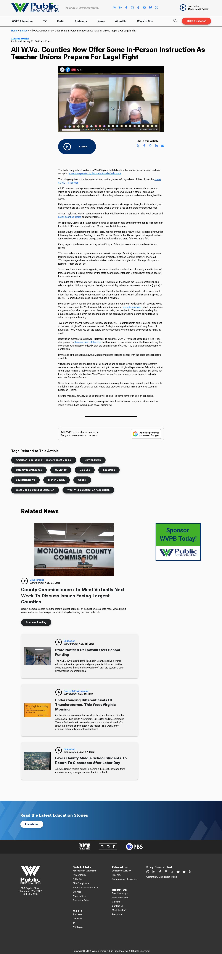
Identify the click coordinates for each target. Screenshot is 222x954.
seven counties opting (69, 216)
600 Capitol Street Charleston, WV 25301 (30, 890)
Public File (77, 879)
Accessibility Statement (84, 871)
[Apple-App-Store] (114, 8)
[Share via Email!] (162, 146)
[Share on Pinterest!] (150, 146)
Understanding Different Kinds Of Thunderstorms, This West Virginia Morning (85, 704)
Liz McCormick (20, 38)
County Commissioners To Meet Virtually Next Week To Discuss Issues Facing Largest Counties (73, 596)
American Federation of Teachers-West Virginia (43, 460)
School (82, 479)
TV (45, 21)
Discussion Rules (81, 900)
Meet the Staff (119, 910)
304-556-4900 (30, 894)
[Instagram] (132, 8)
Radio (60, 21)
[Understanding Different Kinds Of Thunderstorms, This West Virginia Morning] (37, 710)
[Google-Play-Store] (120, 8)
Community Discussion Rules (161, 876)
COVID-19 (60, 469)
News (101, 21)
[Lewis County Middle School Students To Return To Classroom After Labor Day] (37, 761)
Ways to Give (145, 21)
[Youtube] (144, 8)
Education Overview (121, 871)
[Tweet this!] (138, 146)
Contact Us (117, 906)
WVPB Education (22, 21)
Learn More (32, 824)
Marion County (56, 479)
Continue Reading (36, 622)
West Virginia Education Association (88, 490)
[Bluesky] (150, 8)
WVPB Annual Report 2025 (85, 887)
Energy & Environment (76, 691)
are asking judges (132, 307)
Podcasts (81, 21)
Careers (116, 902)
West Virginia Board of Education (35, 490)
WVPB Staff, (71, 694)
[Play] (24, 581)
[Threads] (138, 8)
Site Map (77, 892)
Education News (25, 479)
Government (37, 579)
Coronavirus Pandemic (29, 469)
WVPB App (78, 927)
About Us (121, 21)
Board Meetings (120, 893)
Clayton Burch (93, 460)
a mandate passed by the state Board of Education (95, 173)
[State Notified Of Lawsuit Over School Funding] (37, 656)
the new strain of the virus (87, 342)
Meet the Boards (120, 897)
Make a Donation (196, 21)
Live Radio (77, 918)
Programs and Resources (124, 879)
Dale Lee (85, 469)
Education (109, 469)
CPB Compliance (81, 883)
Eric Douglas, (71, 752)
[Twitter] (156, 8)
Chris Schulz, (37, 582)
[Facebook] (126, 8)
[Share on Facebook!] (144, 146)
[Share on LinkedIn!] (156, 146)
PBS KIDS (116, 875)
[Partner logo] (84, 846)
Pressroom (117, 914)
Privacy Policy (79, 875)
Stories (23, 30)
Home (14, 30)
